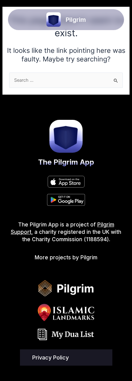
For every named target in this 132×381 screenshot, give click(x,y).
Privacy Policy (50, 357)
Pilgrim (76, 19)
